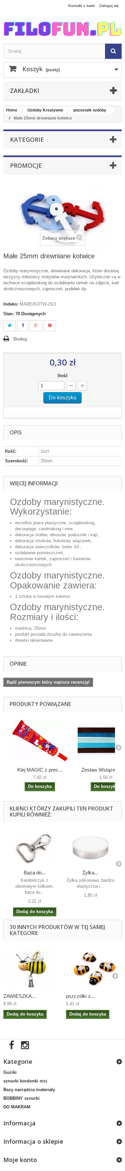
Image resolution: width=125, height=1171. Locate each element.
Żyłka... (90, 872)
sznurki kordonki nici (25, 1080)
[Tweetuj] (9, 325)
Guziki (10, 1072)
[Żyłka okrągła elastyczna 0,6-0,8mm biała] (90, 847)
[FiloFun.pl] (62, 28)
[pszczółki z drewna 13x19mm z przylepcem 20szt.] (94, 968)
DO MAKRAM (16, 1106)
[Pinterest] (50, 325)
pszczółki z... (80, 996)
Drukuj (20, 339)
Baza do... (35, 872)
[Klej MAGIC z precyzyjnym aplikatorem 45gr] (39, 740)
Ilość (63, 375)
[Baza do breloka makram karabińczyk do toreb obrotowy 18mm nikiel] (34, 847)
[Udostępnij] (22, 325)
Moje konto (20, 1160)
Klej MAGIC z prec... (39, 770)
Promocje (26, 165)
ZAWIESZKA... (19, 996)
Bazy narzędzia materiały (29, 1089)
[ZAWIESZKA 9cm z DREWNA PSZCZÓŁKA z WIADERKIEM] (31, 968)
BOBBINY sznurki (21, 1098)
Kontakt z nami (81, 6)
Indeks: (10, 304)
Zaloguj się (109, 6)
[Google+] (36, 325)
